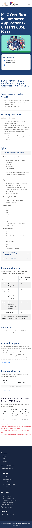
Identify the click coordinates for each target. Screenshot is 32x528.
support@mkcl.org (8, 504)
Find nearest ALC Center (9, 484)
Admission (5, 476)
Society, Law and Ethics (9, 259)
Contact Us (5, 482)
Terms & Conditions (8, 487)
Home (4, 456)
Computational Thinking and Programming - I (11, 253)
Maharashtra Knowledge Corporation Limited (20, 523)
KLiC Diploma (6, 458)
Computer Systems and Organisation (13, 153)
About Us (5, 461)
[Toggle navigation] (29, 3)
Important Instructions (8, 479)
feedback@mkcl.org (8, 468)
